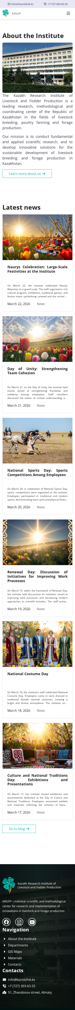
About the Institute (22, 939)
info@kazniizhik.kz (22, 4)
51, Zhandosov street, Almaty (30, 992)
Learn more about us (25, 173)
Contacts (14, 964)
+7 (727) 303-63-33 (21, 986)
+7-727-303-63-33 (58, 4)
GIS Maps (15, 951)
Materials (15, 958)
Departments (18, 945)
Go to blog (17, 829)
